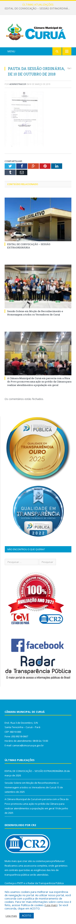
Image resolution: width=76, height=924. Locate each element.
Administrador (17, 84)
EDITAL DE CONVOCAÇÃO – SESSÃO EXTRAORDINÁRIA (28, 246)
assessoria (30, 865)
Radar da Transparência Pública (46, 883)
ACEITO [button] (26, 915)
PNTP (20, 883)
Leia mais (51, 905)
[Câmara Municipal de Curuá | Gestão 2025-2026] (38, 32)
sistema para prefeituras (50, 861)
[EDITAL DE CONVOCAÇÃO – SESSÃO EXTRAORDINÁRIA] (38, 219)
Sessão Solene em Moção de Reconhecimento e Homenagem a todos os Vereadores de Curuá (39, 8)
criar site (27, 861)
